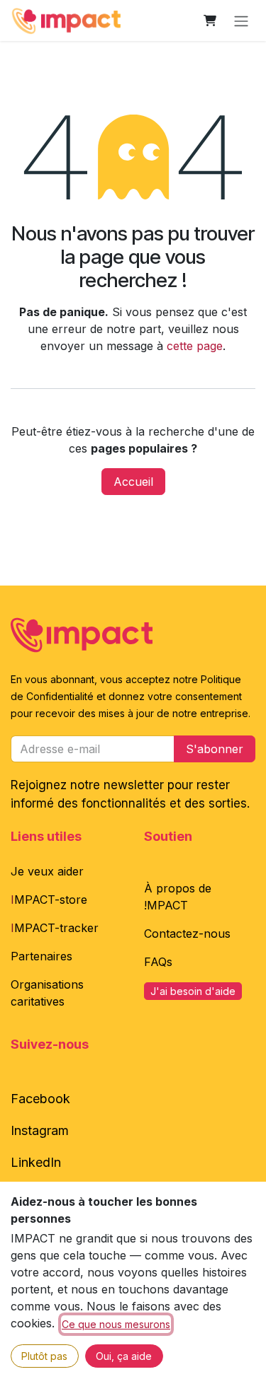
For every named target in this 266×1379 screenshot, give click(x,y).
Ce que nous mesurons (116, 1324)
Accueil (133, 482)
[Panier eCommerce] (210, 20)
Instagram (40, 1130)
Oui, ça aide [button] (124, 1356)
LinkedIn (36, 1162)
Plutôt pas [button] (44, 1356)
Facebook (40, 1098)
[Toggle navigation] (241, 20)
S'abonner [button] (214, 749)
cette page (195, 346)
